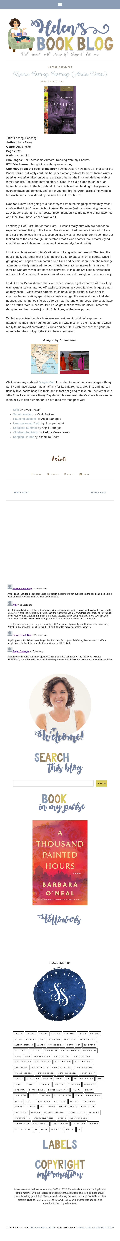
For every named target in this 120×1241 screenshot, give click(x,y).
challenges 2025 (45, 1073)
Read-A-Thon (88, 1107)
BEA (78, 1045)
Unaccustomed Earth (26, 423)
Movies (18, 1101)
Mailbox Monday (62, 1096)
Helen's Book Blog (42, 1227)
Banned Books (56, 1045)
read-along (21, 1113)
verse (44, 1129)
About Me (31, 1039)
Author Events (88, 1039)
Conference (33, 1079)
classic (19, 1079)
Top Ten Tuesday (23, 1129)
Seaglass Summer (25, 427)
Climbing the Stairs (25, 432)
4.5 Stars (95, 1034)
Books (18, 1056)
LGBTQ (33, 1096)
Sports (62, 1118)
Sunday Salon (22, 1124)
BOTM (27, 1056)
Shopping (94, 1113)
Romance (35, 1113)
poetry (51, 1107)
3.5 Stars (56, 1034)
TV (36, 1129)
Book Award (51, 1051)
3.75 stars (69, 1034)
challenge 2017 (23, 1062)
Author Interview (24, 1045)
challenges (21, 1068)
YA (79, 1129)
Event (100, 1079)
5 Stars (19, 1039)
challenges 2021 (40, 1068)
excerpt (19, 1084)
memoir (78, 1096)
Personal (20, 1107)
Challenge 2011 (42, 1056)
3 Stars (43, 1034)
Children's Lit (87, 1073)
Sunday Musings (78, 1118)
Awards (41, 1045)
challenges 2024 (24, 1073)
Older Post (98, 492)
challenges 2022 (61, 1068)
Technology (78, 1124)
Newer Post (21, 492)
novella (74, 1101)
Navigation (44, 1101)
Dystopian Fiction (83, 1079)
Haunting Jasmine (25, 418)
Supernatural (40, 1124)
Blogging (35, 1051)
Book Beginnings (70, 1051)
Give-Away (20, 1090)
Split (16, 409)
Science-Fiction (76, 1113)
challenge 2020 (83, 1062)
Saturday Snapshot (54, 1113)
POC (70, 67)
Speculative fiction (44, 1118)
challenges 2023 (83, 1068)
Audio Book (70, 1039)
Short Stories (22, 1118)
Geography (90, 1084)
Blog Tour (89, 1045)
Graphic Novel (37, 1090)
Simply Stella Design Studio (95, 1227)
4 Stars (53, 67)
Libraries (45, 1096)
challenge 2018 (43, 1062)
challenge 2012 (62, 1056)
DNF (68, 1079)
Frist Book (74, 1084)
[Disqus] (60, 541)
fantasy (31, 1084)
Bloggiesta (21, 1051)
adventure (54, 1039)
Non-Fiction (60, 1101)
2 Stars (18, 1034)
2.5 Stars (31, 1034)
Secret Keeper (22, 414)
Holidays (77, 1090)
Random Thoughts (68, 1107)
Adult (62, 67)
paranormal (89, 1101)
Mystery (30, 1101)
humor (88, 1090)
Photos (32, 1107)
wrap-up (69, 1129)
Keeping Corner (23, 437)
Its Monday (20, 1096)
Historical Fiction (58, 1090)
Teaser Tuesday (60, 1124)
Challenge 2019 (63, 1062)
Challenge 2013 (82, 1056)
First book (44, 1084)
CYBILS (59, 1079)
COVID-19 (47, 1079)
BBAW (70, 1045)
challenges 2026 (67, 1073)
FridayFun (59, 1084)
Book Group (89, 1051)
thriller (93, 1124)
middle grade (93, 1096)
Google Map (47, 382)
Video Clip (56, 1129)
